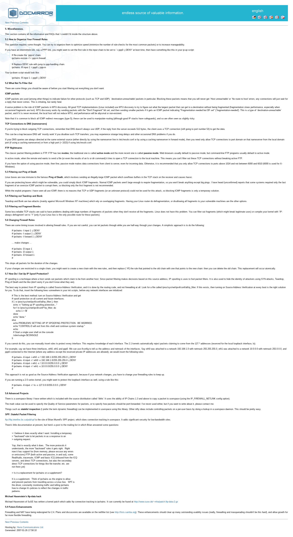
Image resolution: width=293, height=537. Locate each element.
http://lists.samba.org (125, 512)
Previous (14, 22)
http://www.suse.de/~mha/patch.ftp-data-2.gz (156, 501)
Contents (24, 22)
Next (7, 22)
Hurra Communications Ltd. (30, 527)
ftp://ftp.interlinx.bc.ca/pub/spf (20, 419)
